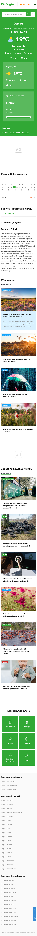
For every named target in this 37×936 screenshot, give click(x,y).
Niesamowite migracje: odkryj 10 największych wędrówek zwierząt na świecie (16, 651)
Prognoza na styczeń (8, 880)
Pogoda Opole (6, 841)
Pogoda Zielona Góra (8, 869)
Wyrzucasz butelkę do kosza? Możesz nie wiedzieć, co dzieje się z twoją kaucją (17, 580)
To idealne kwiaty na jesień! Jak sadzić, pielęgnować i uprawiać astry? (16, 615)
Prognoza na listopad (8, 920)
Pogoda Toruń (6, 857)
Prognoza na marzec (8, 888)
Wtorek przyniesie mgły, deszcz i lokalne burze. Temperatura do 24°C (17, 315)
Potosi (3, 198)
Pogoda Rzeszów (7, 849)
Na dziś (5, 132)
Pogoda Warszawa (7, 861)
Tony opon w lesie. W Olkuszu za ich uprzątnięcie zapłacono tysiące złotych (16, 545)
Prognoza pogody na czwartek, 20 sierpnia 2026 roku (18, 430)
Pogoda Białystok (7, 800)
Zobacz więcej (6, 284)
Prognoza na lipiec (7, 904)
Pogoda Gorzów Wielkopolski (11, 812)
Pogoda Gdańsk (6, 808)
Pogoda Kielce (6, 820)
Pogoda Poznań (6, 845)
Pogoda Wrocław (7, 865)
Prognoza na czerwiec (8, 900)
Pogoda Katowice (7, 816)
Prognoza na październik (9, 916)
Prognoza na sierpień (8, 908)
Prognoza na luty (7, 884)
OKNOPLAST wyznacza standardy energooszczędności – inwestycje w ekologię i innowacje (15, 505)
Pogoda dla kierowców (9, 785)
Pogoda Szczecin (7, 853)
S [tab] (22, 187)
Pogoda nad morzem (8, 781)
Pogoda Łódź (5, 828)
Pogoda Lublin (6, 832)
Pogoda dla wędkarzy (8, 789)
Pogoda (25, 4)
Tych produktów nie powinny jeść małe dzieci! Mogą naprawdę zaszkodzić (16, 687)
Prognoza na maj (7, 896)
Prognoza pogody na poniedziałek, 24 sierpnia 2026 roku (16, 360)
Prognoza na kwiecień (8, 892)
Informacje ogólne (7, 213)
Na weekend (15, 132)
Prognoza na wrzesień (8, 912)
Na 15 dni (25, 132)
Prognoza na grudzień (8, 924)
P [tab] (14, 187)
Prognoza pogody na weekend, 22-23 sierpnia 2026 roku (16, 395)
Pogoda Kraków (6, 824)
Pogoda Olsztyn (6, 837)
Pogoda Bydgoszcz (7, 804)
